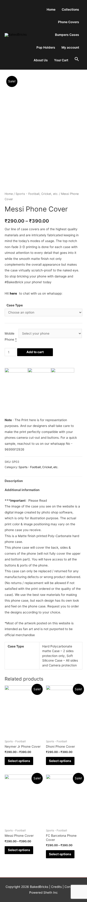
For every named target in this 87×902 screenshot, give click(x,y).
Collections (70, 9)
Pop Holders (45, 47)
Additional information (22, 490)
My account (70, 47)
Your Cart (61, 60)
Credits (56, 887)
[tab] (43, 480)
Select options (19, 761)
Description (14, 481)
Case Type (14, 305)
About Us (41, 60)
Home (51, 9)
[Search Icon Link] (76, 59)
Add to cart (35, 352)
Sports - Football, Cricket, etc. (37, 194)
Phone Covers (68, 22)
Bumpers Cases (67, 35)
